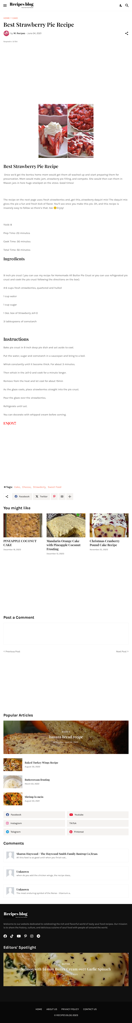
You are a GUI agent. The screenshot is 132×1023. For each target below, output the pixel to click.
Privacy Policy (70, 1009)
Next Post (121, 651)
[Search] (127, 5)
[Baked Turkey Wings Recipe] (12, 764)
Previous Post (13, 651)
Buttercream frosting (37, 779)
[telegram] (38, 936)
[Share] (127, 33)
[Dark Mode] (121, 5)
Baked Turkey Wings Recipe (41, 762)
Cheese (26, 487)
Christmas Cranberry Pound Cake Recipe (105, 543)
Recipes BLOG (64, 1015)
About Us (51, 1009)
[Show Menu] (4, 5)
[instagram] (31, 936)
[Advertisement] (66, 67)
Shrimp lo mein (34, 797)
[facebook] (5, 936)
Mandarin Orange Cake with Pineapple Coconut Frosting (63, 545)
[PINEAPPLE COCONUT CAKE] (22, 525)
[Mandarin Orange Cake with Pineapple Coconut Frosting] (66, 525)
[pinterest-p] (25, 936)
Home (6, 18)
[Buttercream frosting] (12, 781)
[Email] (62, 496)
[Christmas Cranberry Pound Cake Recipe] (109, 525)
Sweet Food (54, 487)
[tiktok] (11, 936)
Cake (15, 18)
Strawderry (39, 487)
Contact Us (90, 1009)
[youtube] (19, 936)
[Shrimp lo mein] (12, 799)
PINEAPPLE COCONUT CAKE (20, 543)
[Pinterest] (54, 496)
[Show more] (69, 496)
